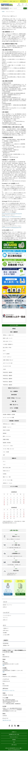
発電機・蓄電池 (6, 439)
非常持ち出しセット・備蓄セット (9, 423)
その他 (4, 369)
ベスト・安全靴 (6, 451)
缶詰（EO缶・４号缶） (7, 347)
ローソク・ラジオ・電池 (7, 480)
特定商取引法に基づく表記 (14, 734)
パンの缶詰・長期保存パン (8, 344)
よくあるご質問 (6, 634)
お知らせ (5, 606)
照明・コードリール (7, 436)
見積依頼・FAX (6, 645)
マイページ (5, 617)
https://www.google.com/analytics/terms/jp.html (12, 213)
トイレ (4, 464)
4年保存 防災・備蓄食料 (7, 375)
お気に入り (5, 619)
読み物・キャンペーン (7, 604)
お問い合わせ (5, 630)
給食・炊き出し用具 (7, 467)
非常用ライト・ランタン (7, 483)
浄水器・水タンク (6, 470)
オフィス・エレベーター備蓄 (8, 417)
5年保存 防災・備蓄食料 (7, 378)
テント (4, 461)
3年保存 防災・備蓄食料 (7, 372)
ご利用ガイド (5, 628)
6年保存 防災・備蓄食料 (7, 381)
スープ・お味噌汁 (6, 353)
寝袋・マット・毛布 (7, 476)
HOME (3, 11)
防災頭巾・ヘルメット (7, 427)
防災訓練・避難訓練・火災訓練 (9, 414)
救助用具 (4, 433)
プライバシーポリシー (14, 737)
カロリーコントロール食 (7, 363)
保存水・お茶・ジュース (7, 338)
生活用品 (4, 473)
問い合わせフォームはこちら (8, 690)
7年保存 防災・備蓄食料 (7, 384)
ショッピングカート (7, 615)
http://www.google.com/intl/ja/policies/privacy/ (11, 216)
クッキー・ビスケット (7, 356)
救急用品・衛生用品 (7, 442)
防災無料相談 (5, 643)
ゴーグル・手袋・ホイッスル (8, 448)
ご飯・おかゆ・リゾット (7, 341)
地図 (3, 665)
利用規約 (14, 739)
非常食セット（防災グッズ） (8, 335)
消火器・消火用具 (6, 430)
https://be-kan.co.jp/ (7, 720)
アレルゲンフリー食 (7, 366)
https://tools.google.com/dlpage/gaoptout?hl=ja (11, 227)
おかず (4, 350)
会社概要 (5, 632)
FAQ (14, 742)
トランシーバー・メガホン (8, 445)
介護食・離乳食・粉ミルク (8, 359)
